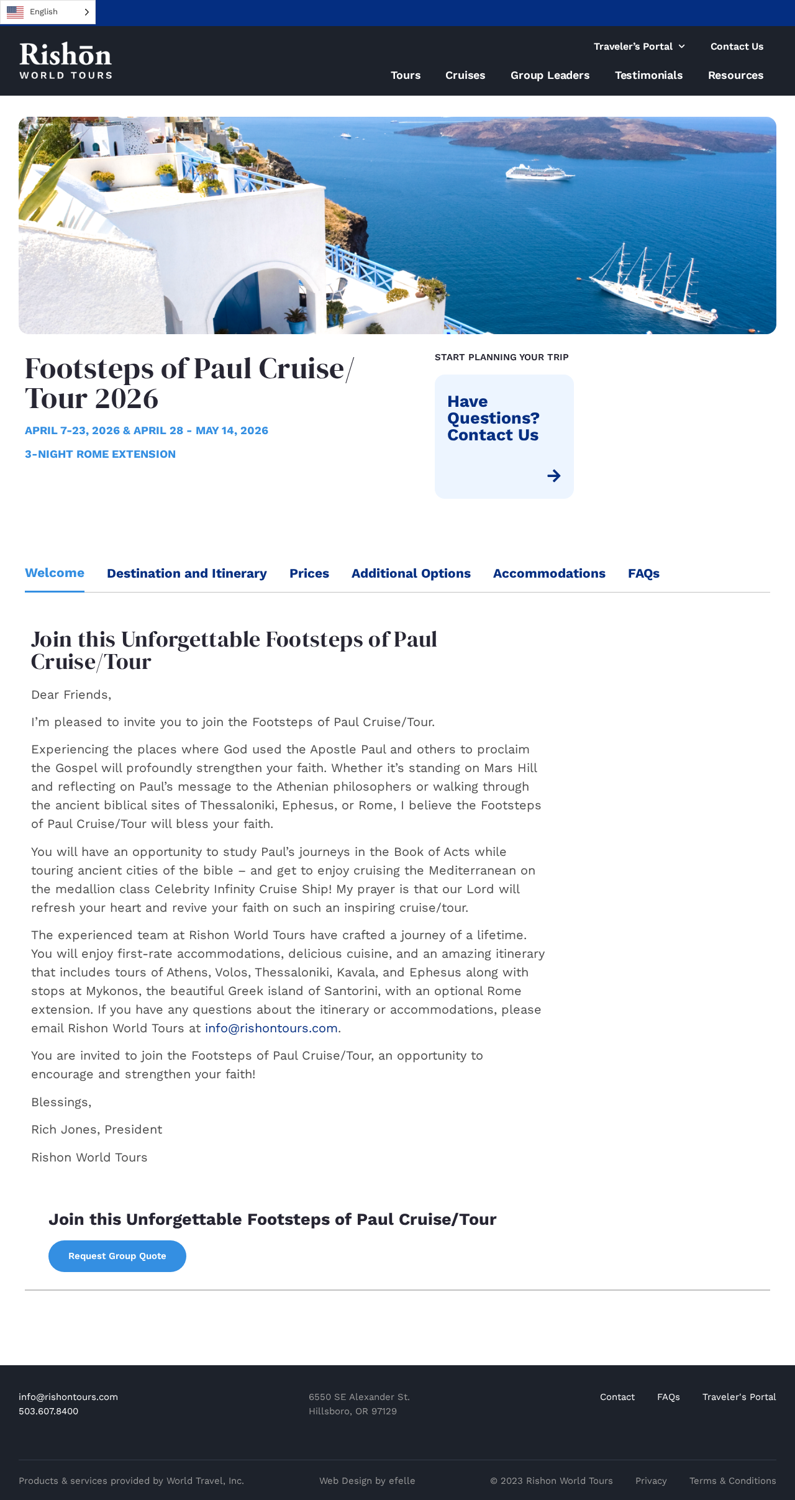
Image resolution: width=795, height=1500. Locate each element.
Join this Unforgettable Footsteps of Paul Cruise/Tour (272, 1219)
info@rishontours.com (271, 1027)
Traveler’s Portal (633, 46)
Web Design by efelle (367, 1480)
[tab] (54, 574)
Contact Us (737, 46)
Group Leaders (550, 74)
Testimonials (649, 74)
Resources (736, 74)
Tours (405, 74)
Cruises (465, 74)
